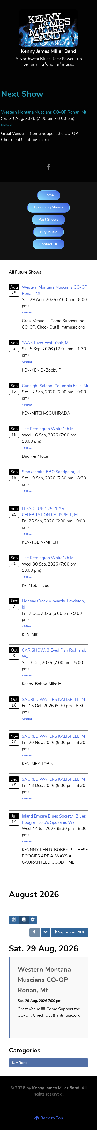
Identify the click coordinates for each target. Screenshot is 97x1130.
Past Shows (48, 219)
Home (49, 195)
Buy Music (48, 232)
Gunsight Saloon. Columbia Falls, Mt (55, 386)
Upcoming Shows (48, 207)
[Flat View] (24, 920)
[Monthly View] (14, 920)
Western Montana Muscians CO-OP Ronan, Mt (43, 112)
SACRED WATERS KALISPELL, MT (54, 699)
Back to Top (51, 1118)
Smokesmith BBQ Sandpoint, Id (51, 472)
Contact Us (48, 244)
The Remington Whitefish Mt (48, 429)
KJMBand (6, 125)
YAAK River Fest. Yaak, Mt (46, 343)
